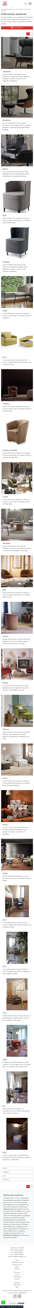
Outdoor (17, 1269)
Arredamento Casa (10, 9)
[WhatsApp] (3, 1302)
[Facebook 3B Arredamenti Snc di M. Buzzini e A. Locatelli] (15, 1296)
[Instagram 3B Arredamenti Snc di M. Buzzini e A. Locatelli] (19, 1296)
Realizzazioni (17, 1285)
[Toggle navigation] (30, 4)
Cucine (17, 1260)
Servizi (17, 1275)
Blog (17, 1287)
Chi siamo (17, 1272)
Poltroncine (19, 9)
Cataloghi (17, 1282)
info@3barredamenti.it (19, 1256)
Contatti (17, 1279)
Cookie (8, 1307)
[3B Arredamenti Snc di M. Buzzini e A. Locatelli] (5, 4)
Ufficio (17, 1267)
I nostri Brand (17, 1277)
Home (2, 9)
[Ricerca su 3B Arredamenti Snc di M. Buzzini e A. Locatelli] (25, 3)
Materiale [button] (6, 1172)
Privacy (3, 1307)
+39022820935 (18, 1252)
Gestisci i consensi (18, 1307)
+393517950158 (18, 1254)
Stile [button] (4, 1176)
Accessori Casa (17, 1264)
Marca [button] (5, 1168)
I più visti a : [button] (6, 1179)
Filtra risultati (18, 28)
